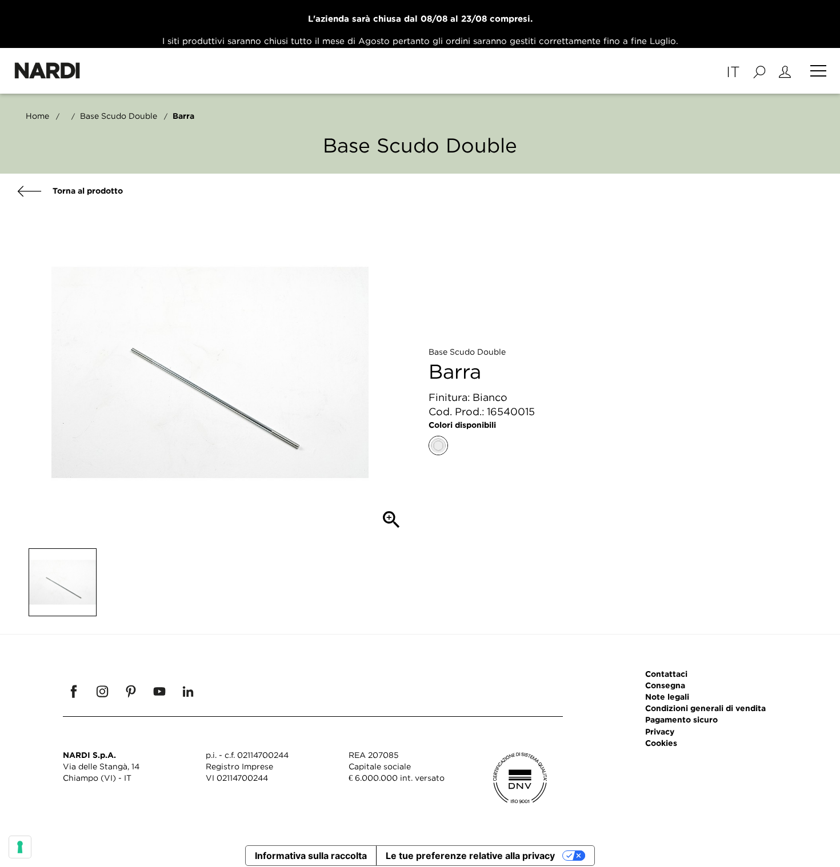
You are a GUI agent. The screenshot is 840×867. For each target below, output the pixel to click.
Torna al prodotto (86, 190)
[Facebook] (73, 691)
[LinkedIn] (188, 691)
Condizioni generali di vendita (705, 708)
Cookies (661, 742)
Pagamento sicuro (681, 719)
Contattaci (666, 673)
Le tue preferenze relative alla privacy (470, 855)
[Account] (785, 71)
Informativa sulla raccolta (311, 855)
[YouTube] (159, 691)
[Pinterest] (131, 691)
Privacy (659, 731)
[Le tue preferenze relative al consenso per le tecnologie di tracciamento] (20, 847)
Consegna (665, 685)
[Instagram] (102, 691)
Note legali (667, 696)
